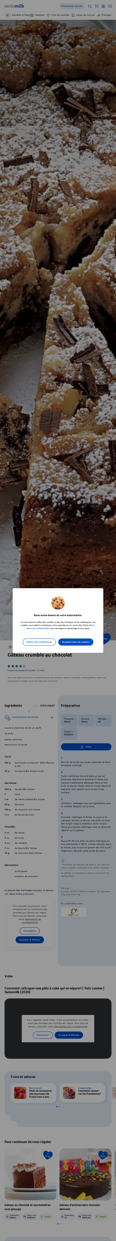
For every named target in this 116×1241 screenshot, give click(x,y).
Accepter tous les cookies (76, 642)
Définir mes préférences (39, 642)
